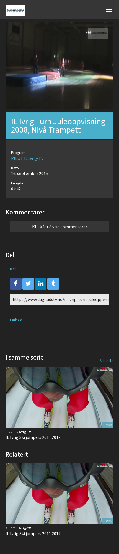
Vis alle (106, 360)
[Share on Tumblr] (53, 284)
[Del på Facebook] (16, 284)
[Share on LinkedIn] (40, 284)
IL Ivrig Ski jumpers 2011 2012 (33, 437)
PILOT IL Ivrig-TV (27, 158)
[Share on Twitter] (28, 284)
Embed (16, 319)
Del (13, 268)
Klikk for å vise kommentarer (59, 226)
